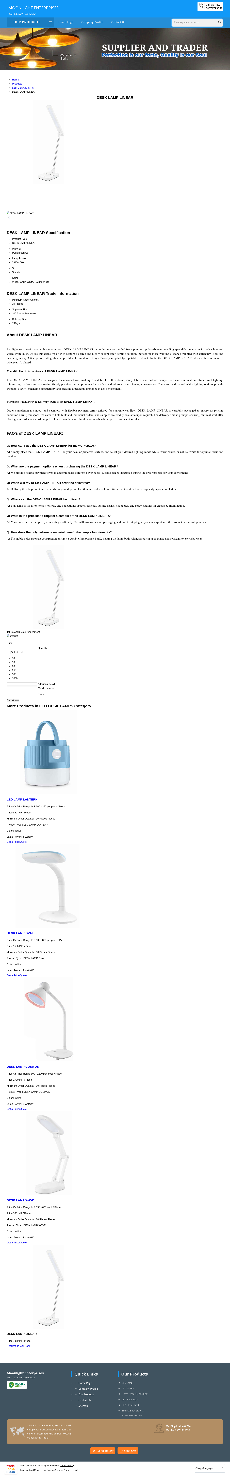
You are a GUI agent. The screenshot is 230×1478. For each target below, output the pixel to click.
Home (15, 79)
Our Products (26, 22)
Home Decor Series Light (135, 1393)
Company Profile (92, 22)
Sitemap (83, 1405)
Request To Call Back (18, 1345)
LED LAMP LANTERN (22, 799)
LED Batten (128, 1388)
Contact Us (118, 22)
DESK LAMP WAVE (20, 1200)
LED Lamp (127, 1382)
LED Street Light (130, 1405)
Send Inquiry (105, 1451)
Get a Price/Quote (17, 841)
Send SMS (130, 1451)
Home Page (65, 22)
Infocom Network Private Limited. (62, 1470)
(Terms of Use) (67, 1465)
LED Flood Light (130, 1399)
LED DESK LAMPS (23, 87)
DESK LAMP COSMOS (23, 1066)
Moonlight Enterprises (33, 10)
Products (17, 83)
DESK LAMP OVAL (20, 933)
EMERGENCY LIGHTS (133, 1410)
